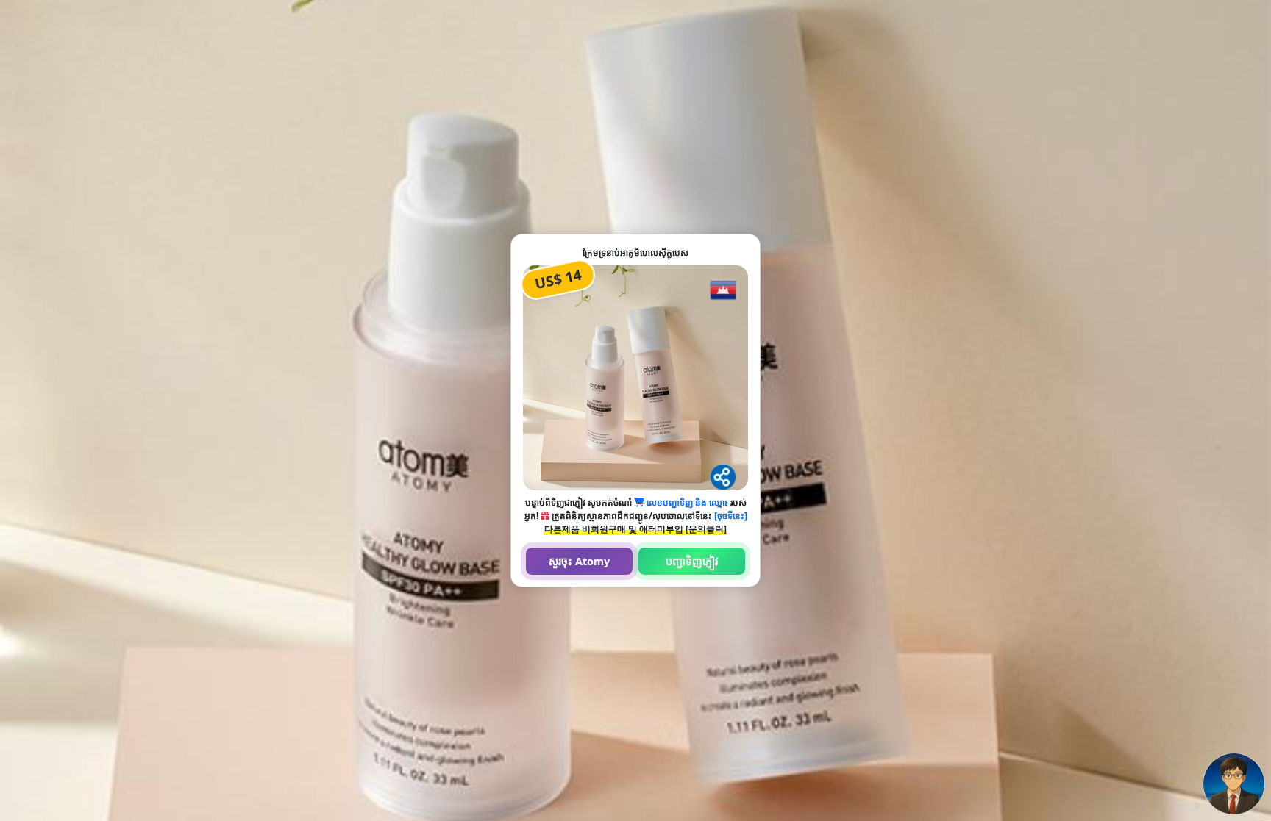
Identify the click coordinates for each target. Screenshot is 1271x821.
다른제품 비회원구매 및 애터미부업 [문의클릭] (635, 529)
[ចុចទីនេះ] (730, 515)
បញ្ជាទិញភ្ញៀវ (692, 561)
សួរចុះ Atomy (579, 561)
